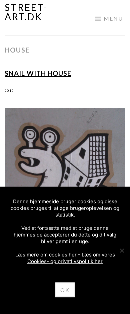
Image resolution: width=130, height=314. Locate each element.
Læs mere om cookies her (46, 254)
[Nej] (121, 250)
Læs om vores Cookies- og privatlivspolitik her (71, 257)
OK (65, 290)
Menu (113, 18)
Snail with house (38, 73)
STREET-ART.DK (26, 12)
